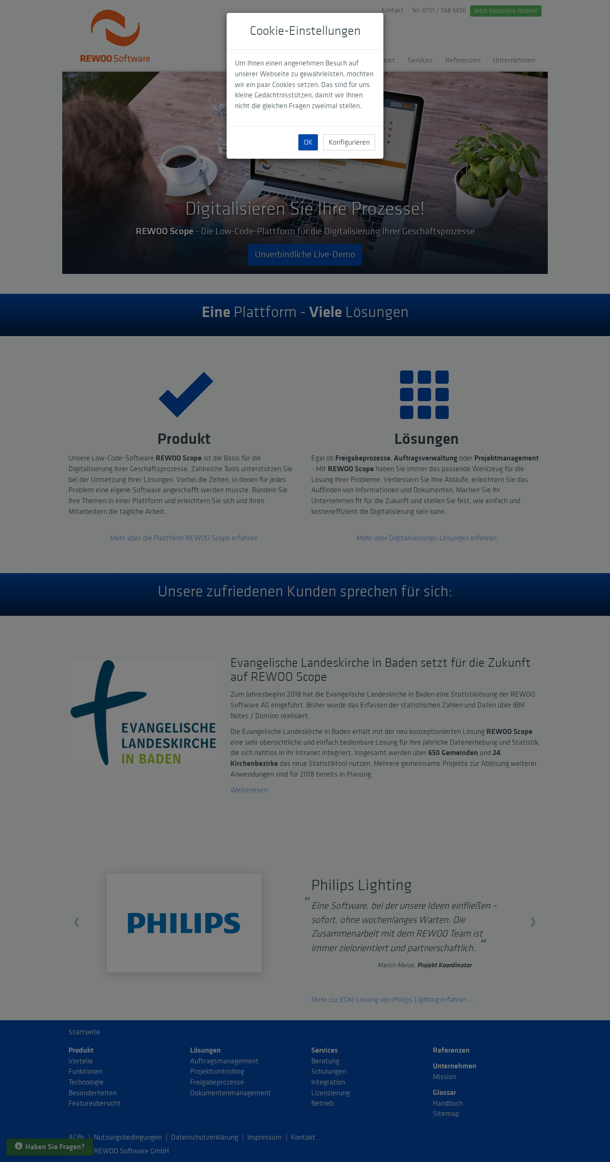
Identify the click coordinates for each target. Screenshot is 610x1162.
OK (308, 142)
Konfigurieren (349, 142)
